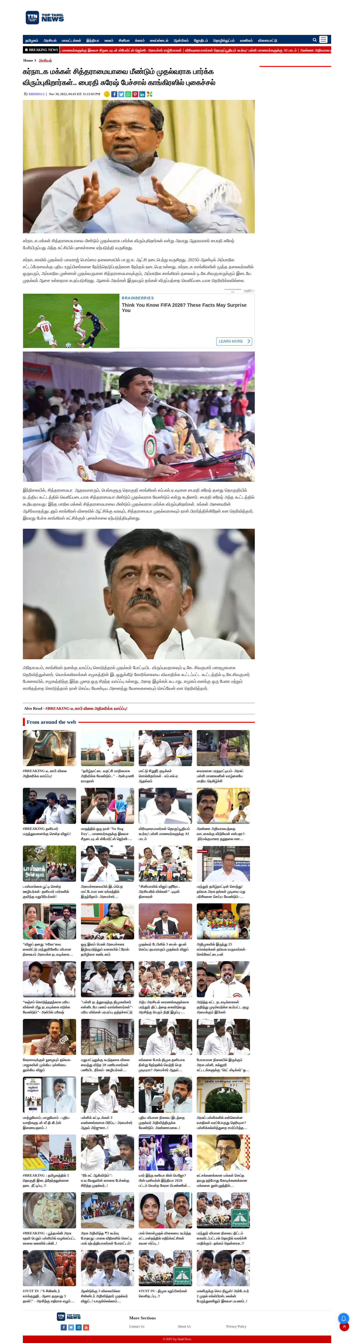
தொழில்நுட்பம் (224, 40)
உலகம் (109, 40)
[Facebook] (64, 1327)
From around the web (51, 722)
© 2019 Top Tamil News (177, 1339)
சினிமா (124, 40)
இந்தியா (92, 40)
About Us (184, 1326)
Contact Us (136, 1326)
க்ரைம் (140, 40)
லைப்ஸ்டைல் (159, 40)
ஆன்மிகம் (181, 40)
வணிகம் (246, 40)
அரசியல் (50, 40)
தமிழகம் (32, 40)
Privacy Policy (236, 1326)
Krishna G (37, 94)
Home (28, 60)
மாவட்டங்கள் (71, 40)
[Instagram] (79, 1327)
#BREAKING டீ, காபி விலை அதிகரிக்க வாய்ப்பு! (87, 708)
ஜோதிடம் (201, 40)
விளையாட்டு (267, 40)
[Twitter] (71, 1327)
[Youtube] (86, 1327)
